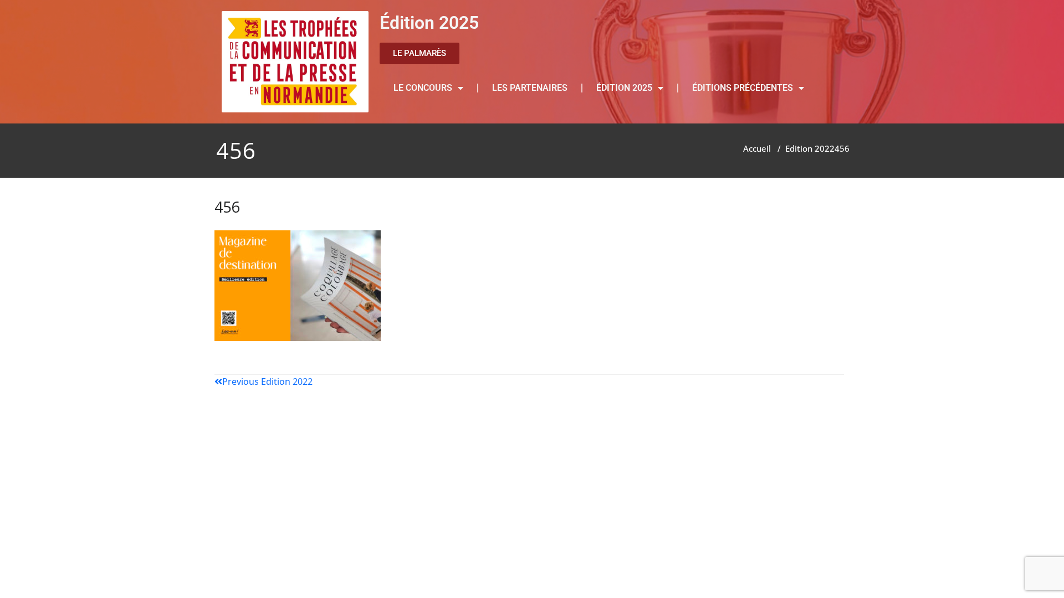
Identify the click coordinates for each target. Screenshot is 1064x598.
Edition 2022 (810, 148)
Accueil (757, 148)
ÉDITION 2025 (624, 88)
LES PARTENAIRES (529, 88)
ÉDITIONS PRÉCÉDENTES (742, 88)
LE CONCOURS (422, 88)
